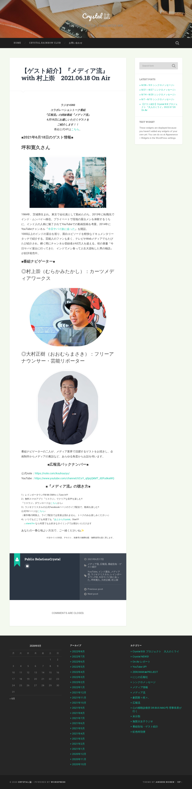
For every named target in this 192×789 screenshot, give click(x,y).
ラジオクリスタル (100, 574)
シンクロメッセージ (144, 682)
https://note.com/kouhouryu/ (52, 473)
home (17, 43)
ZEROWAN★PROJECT (145, 671)
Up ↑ (179, 782)
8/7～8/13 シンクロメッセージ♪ (157, 99)
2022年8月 (78, 651)
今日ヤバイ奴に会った (61, 228)
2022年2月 (78, 682)
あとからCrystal (62, 519)
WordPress (58, 782)
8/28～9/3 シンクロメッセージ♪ (157, 85)
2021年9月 (78, 707)
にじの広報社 (140, 677)
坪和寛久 (95, 580)
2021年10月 (79, 702)
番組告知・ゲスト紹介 (145, 726)
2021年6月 (78, 723)
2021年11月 (79, 697)
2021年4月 (78, 733)
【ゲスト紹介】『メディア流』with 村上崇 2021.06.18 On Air (65, 74)
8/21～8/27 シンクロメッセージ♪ (158, 89)
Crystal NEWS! (141, 656)
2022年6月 (78, 661)
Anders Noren (165, 782)
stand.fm (30, 523)
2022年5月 (78, 666)
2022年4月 (78, 671)
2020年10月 (79, 764)
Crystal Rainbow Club (45, 43)
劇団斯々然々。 (141, 697)
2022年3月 (78, 677)
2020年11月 (79, 759)
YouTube (92, 571)
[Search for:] (158, 65)
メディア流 (93, 564)
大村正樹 (105, 580)
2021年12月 (79, 692)
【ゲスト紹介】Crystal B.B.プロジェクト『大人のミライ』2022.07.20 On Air (159, 107)
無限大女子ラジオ (143, 721)
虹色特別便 (139, 731)
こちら (75, 129)
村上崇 (114, 580)
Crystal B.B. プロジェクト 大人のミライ (156, 651)
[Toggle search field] (177, 43)
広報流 (103, 564)
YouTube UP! (140, 666)
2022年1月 (78, 687)
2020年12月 (79, 753)
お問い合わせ (75, 43)
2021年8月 (78, 713)
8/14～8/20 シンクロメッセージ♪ (158, 94)
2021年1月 (78, 748)
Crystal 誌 (96, 15)
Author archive (27, 566)
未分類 (136, 716)
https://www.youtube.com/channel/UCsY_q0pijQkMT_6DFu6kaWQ (74, 478)
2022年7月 (78, 656)
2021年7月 (78, 718)
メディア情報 (140, 687)
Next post (93, 594)
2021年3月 (78, 738)
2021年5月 (78, 728)
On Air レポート (141, 661)
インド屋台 (104, 571)
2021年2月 (78, 743)
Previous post (95, 589)
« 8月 (12, 698)
